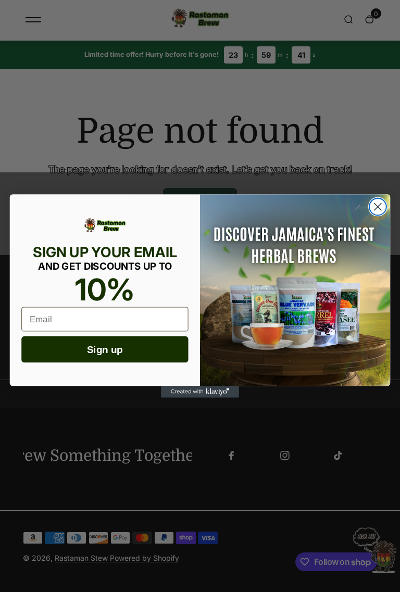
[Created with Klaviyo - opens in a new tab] (200, 391)
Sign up (104, 349)
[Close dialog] (377, 207)
